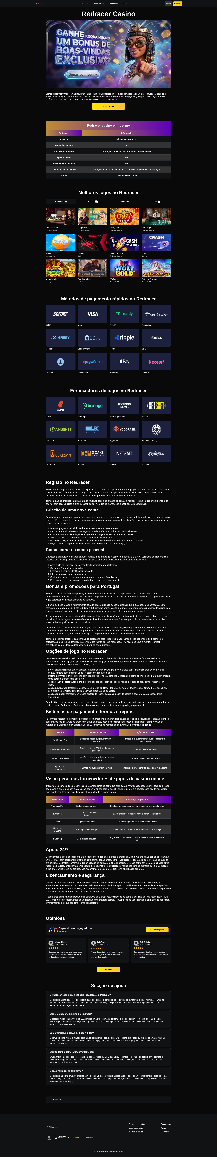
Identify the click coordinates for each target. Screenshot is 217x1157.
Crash (122, 201)
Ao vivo (91, 201)
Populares (59, 201)
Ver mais (108, 969)
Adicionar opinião (157, 930)
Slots (154, 201)
